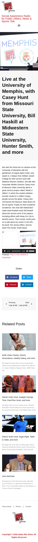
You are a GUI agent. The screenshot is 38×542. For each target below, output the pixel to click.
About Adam (6, 506)
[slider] (32, 251)
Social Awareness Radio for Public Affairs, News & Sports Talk (17, 18)
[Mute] (27, 251)
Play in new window (18, 255)
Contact (28, 506)
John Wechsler (8, 476)
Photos (18, 506)
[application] (19, 251)
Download (6, 257)
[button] (19, 25)
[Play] (5, 251)
